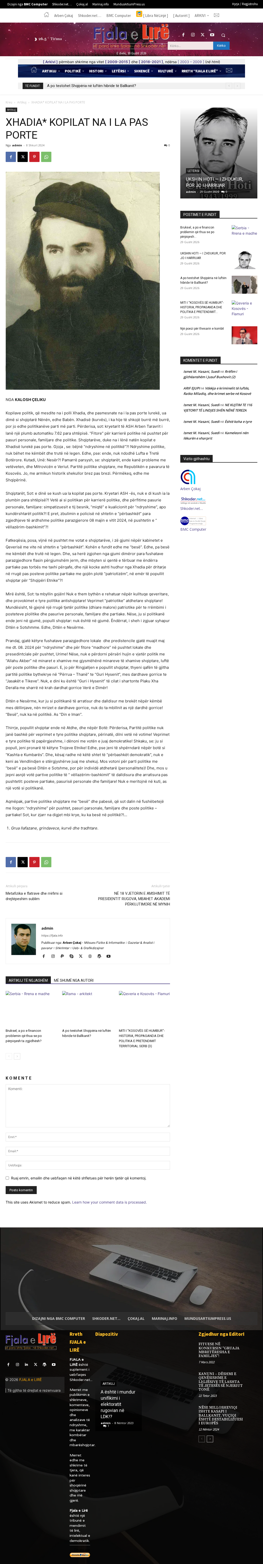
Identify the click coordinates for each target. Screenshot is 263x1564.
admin (17, 145)
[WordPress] (101, 956)
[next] (237, 86)
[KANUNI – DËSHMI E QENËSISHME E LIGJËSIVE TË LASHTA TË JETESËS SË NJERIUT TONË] (252, 1377)
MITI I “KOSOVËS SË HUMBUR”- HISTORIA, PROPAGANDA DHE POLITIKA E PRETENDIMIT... (201, 307)
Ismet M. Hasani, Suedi (201, 371)
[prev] (229, 86)
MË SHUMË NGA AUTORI (73, 980)
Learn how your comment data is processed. (109, 1202)
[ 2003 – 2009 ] (191, 62)
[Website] (92, 956)
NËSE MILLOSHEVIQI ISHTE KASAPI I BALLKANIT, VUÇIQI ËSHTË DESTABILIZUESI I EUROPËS (221, 1415)
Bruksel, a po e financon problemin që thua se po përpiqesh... (197, 232)
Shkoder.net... (81, 1379)
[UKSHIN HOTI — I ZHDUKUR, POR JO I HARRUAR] (244, 260)
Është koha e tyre (238, 421)
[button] (223, 35)
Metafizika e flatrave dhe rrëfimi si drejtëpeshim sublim (34, 896)
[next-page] (17, 1056)
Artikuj (21, 102)
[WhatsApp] (46, 157)
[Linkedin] (26, 1364)
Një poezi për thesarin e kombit (202, 328)
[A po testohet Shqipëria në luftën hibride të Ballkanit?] (87, 1008)
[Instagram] (193, 35)
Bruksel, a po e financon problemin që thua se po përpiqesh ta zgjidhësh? (24, 1036)
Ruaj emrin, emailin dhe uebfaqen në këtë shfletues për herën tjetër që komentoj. (78, 1178)
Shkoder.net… (191, 508)
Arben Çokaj (190, 488)
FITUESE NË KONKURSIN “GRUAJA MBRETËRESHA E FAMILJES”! (219, 1350)
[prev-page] (9, 1056)
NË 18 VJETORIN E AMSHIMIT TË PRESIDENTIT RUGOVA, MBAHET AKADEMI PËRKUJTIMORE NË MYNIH (134, 899)
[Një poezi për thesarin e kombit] (244, 335)
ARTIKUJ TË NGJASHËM (28, 980)
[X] (202, 35)
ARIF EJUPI (191, 388)
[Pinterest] (34, 157)
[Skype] (73, 956)
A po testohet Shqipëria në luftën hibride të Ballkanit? (91, 85)
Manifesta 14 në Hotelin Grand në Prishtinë (118, 1410)
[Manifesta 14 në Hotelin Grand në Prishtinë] (118, 1386)
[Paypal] (64, 956)
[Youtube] (212, 35)
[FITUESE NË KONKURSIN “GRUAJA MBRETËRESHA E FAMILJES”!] (252, 1347)
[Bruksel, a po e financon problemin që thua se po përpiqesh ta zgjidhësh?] (31, 1008)
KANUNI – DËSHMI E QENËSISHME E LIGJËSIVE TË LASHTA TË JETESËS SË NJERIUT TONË (221, 1382)
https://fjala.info (52, 935)
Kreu (9, 102)
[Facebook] (183, 35)
